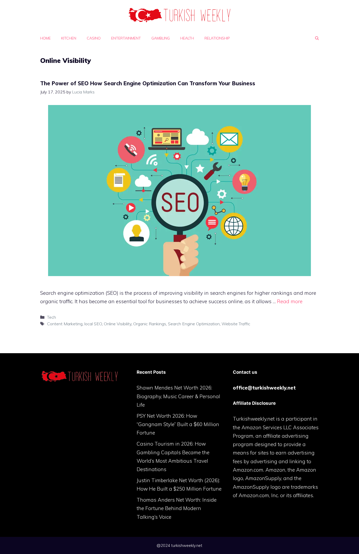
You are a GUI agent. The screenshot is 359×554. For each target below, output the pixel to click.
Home (45, 38)
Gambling (160, 38)
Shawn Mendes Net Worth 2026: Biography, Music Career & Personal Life (178, 396)
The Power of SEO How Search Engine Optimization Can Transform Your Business (147, 83)
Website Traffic (236, 323)
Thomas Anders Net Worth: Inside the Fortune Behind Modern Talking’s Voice (177, 508)
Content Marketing (65, 323)
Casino (94, 38)
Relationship (217, 38)
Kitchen (68, 38)
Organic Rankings (149, 323)
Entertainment (126, 38)
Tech (51, 317)
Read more (289, 301)
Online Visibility (117, 323)
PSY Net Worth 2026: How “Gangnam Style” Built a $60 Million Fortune (178, 424)
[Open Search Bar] (317, 38)
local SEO (93, 323)
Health (187, 38)
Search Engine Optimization (194, 323)
